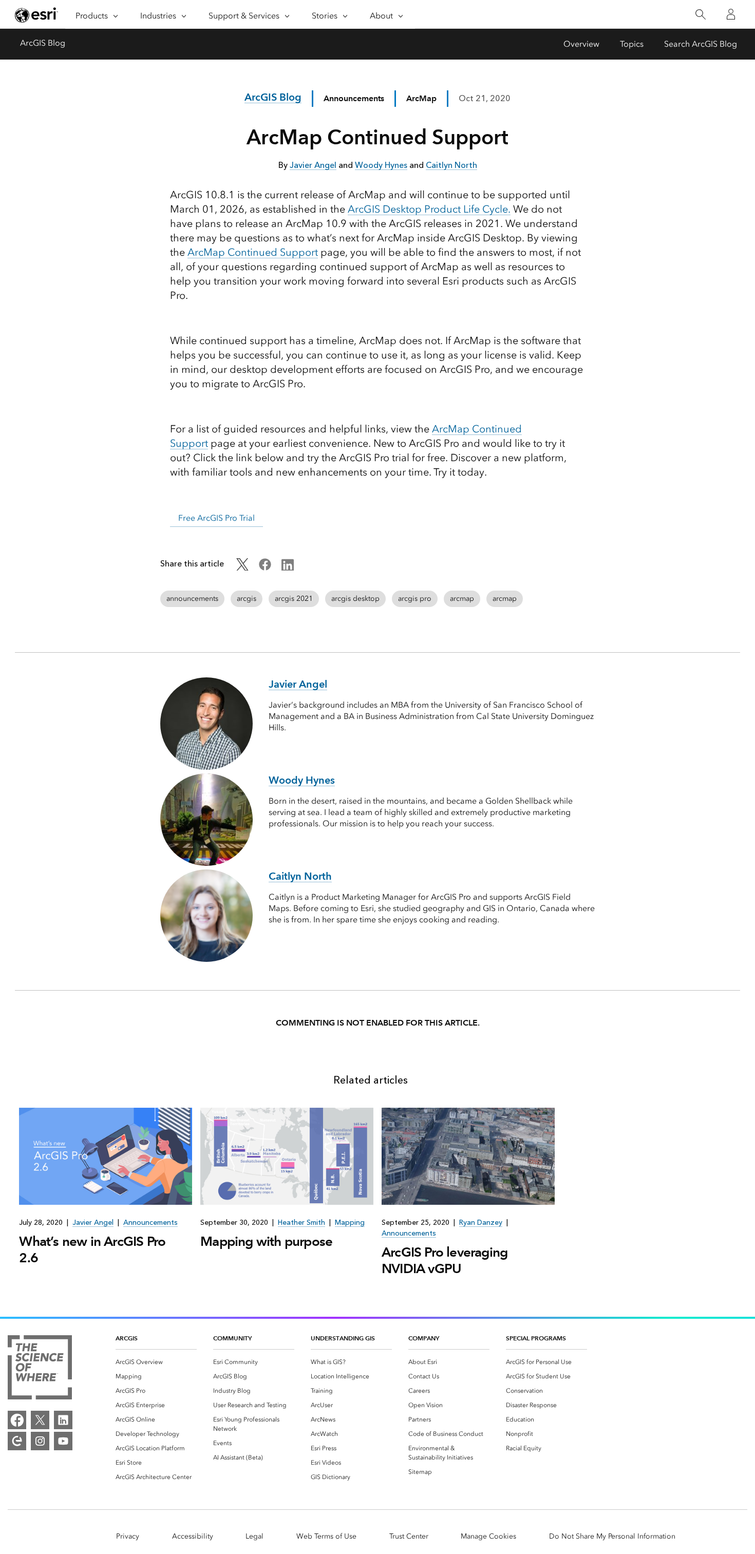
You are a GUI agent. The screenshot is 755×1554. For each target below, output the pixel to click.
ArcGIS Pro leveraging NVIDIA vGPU (444, 1260)
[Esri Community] (17, 1441)
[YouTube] (63, 1441)
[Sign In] (730, 14)
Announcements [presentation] (150, 1222)
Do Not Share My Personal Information (612, 1536)
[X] (40, 1420)
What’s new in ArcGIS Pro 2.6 (92, 1249)
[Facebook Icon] (265, 568)
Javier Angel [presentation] (93, 1222)
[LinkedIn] (63, 1420)
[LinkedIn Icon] (287, 568)
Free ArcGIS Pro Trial (216, 518)
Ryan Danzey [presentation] (480, 1222)
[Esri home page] (36, 15)
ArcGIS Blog (42, 43)
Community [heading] (232, 1338)
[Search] (700, 15)
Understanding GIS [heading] (343, 1338)
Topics (632, 44)
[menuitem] (156, 1362)
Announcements (354, 98)
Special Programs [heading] (536, 1338)
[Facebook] (17, 1420)
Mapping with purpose (266, 1241)
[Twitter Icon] (242, 568)
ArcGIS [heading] (127, 1338)
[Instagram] (40, 1441)
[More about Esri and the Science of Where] (40, 1369)
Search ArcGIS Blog (700, 44)
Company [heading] (423, 1338)
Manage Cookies (488, 1536)
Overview (581, 44)
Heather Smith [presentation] (301, 1222)
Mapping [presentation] (350, 1222)
